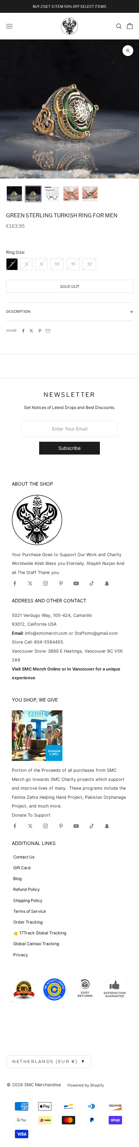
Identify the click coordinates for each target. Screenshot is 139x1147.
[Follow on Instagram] (46, 583)
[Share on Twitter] (31, 330)
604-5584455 (48, 642)
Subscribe (69, 448)
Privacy (20, 954)
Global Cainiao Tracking (36, 943)
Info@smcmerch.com (46, 633)
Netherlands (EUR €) (49, 1061)
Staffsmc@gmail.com (96, 633)
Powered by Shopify (85, 1085)
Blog (17, 878)
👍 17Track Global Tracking (39, 932)
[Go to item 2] (33, 194)
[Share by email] (48, 330)
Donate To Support (31, 815)
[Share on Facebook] (23, 330)
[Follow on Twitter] (30, 583)
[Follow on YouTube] (76, 583)
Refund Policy (26, 889)
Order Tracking (28, 922)
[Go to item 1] (14, 194)
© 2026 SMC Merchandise (34, 1084)
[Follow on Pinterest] (61, 583)
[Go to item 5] (90, 194)
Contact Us (23, 856)
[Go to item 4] (71, 194)
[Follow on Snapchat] (107, 583)
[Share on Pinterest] (39, 330)
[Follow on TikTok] (92, 583)
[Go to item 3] (52, 194)
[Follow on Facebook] (15, 583)
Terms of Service (29, 911)
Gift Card (22, 867)
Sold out (69, 286)
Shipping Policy (28, 900)
